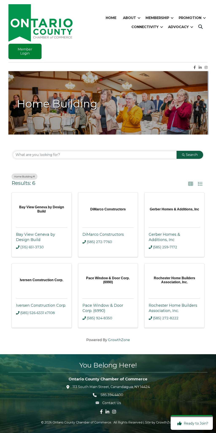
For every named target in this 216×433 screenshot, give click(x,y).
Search (192, 155)
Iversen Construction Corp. (41, 305)
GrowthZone (119, 340)
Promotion (190, 18)
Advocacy (178, 27)
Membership (157, 18)
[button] (190, 184)
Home (111, 18)
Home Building (23, 176)
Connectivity (145, 27)
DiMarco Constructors (103, 234)
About (129, 18)
